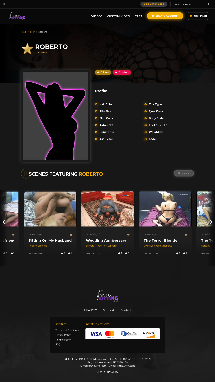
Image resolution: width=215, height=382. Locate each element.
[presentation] (4, 222)
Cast (138, 16)
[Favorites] (13, 235)
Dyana (147, 245)
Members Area (155, 4)
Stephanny (112, 245)
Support (108, 310)
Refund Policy (63, 339)
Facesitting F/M (36, 234)
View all (185, 173)
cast (32, 32)
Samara (90, 245)
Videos (96, 16)
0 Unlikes (123, 72)
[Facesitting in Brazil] (17, 16)
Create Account (167, 15)
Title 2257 (90, 310)
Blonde (43, 245)
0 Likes (104, 72)
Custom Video (118, 16)
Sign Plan (200, 16)
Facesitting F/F (93, 234)
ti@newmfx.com (97, 365)
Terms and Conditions (67, 330)
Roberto (33, 245)
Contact (126, 310)
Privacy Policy (63, 335)
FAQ (57, 344)
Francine (157, 245)
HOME (23, 32)
